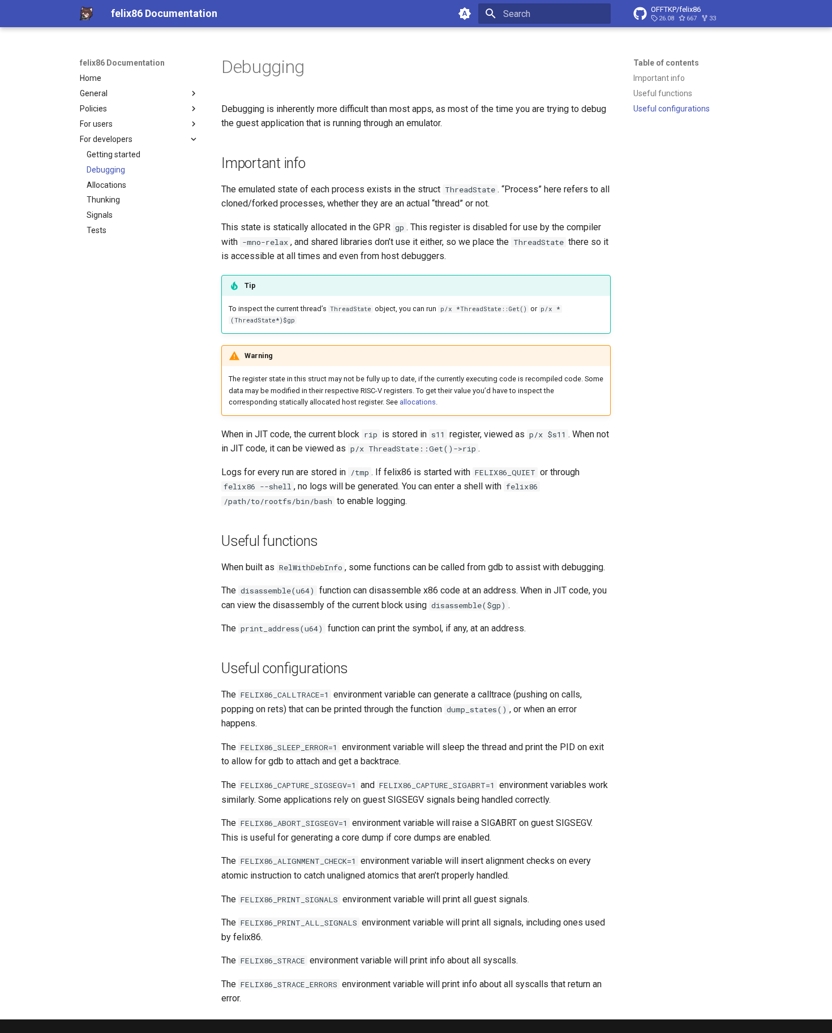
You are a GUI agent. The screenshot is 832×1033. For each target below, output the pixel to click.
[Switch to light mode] (464, 13)
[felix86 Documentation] (86, 13)
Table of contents (666, 62)
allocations (418, 402)
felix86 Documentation (122, 62)
